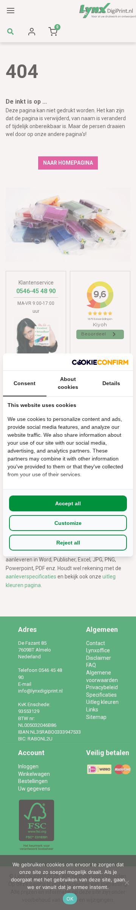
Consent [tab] (25, 383)
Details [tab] (111, 383)
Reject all (68, 543)
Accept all (68, 503)
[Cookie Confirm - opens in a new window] (100, 362)
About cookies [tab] (68, 383)
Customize (68, 523)
